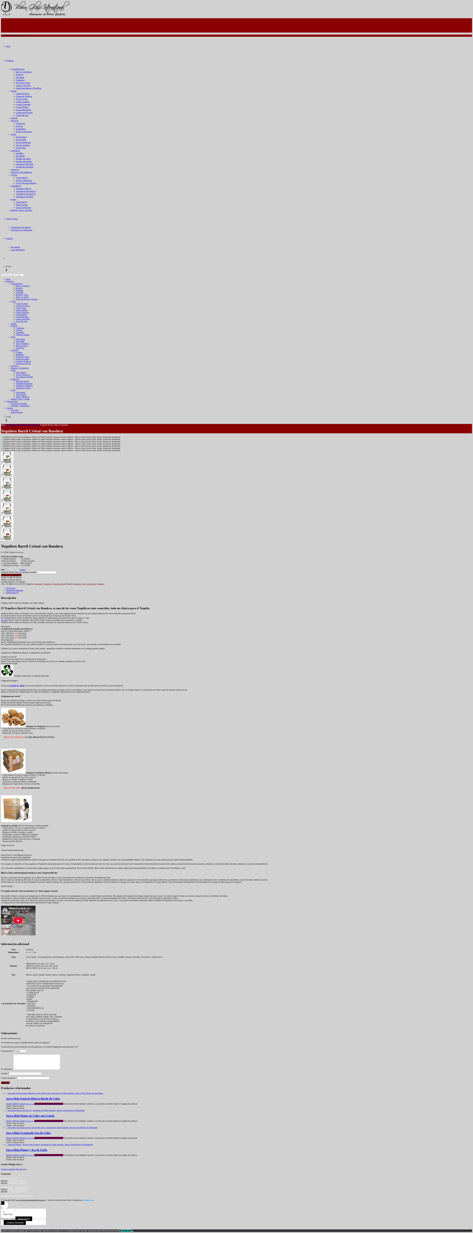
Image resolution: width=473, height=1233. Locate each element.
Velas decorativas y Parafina (28, 88)
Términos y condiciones (21, 230)
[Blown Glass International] (35, 15)
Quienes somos (12, 219)
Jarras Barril (21, 137)
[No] (132, 1231)
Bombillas (20, 156)
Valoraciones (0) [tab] (12, 593)
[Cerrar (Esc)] (9, 1226)
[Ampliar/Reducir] (2, 1226)
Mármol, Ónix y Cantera (21, 210)
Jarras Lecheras (23, 145)
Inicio (8, 46)
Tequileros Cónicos (24, 196)
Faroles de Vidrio (23, 158)
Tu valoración (7, 1069)
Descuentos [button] (5, 627)
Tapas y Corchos (23, 85)
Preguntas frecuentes (21, 227)
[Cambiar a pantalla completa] (4, 1226)
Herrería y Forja (23, 82)
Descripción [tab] (10, 588)
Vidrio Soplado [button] (7, 886)
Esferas (14, 118)
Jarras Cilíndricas (23, 142)
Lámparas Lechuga (24, 167)
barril (84, 584)
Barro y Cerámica (23, 72)
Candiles (19, 153)
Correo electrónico (9, 1078)
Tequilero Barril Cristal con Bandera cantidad (18, 572)
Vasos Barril (21, 202)
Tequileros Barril (23, 188)
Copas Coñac (21, 99)
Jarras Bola (21, 139)
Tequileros (16, 186)
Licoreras (15, 169)
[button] (11, 577)
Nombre (5, 1073)
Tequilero (100, 584)
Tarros (14, 175)
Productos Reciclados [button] (9, 664)
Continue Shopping (14, 1222)
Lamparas (15, 150)
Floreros (14, 120)
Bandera (77, 584)
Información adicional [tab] (14, 590)
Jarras (13, 134)
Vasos (13, 199)
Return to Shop (24, 1219)
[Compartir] (7, 1226)
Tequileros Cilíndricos (25, 194)
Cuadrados (21, 129)
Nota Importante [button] (7, 640)
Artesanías (38, 584)
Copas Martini (22, 107)
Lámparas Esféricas (24, 164)
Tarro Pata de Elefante (26, 183)
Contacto (9, 238)
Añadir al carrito (11, 575)
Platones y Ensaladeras (21, 172)
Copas (14, 91)
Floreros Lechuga (24, 131)
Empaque (20, 77)
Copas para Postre (24, 112)
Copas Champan (23, 104)
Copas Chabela (22, 101)
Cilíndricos (20, 123)
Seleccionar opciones (48, 1104)
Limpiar (22, 570)
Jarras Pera (21, 148)
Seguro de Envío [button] (7, 845)
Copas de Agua (22, 93)
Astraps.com (88, 1200)
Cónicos (19, 126)
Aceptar (126, 1231)
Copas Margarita (23, 110)
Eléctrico (19, 74)
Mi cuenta (15, 247)
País (3, 570)
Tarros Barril (22, 177)
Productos (10, 61)
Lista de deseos (18, 249)
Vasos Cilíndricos (23, 207)
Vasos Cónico (22, 205)
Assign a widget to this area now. (14, 1169)
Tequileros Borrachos (26, 191)
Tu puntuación (7, 1051)
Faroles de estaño (24, 161)
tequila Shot (91, 584)
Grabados (20, 80)
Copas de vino (22, 115)
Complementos (18, 69)
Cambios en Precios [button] (8, 657)
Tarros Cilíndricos (24, 180)
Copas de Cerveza (24, 96)
